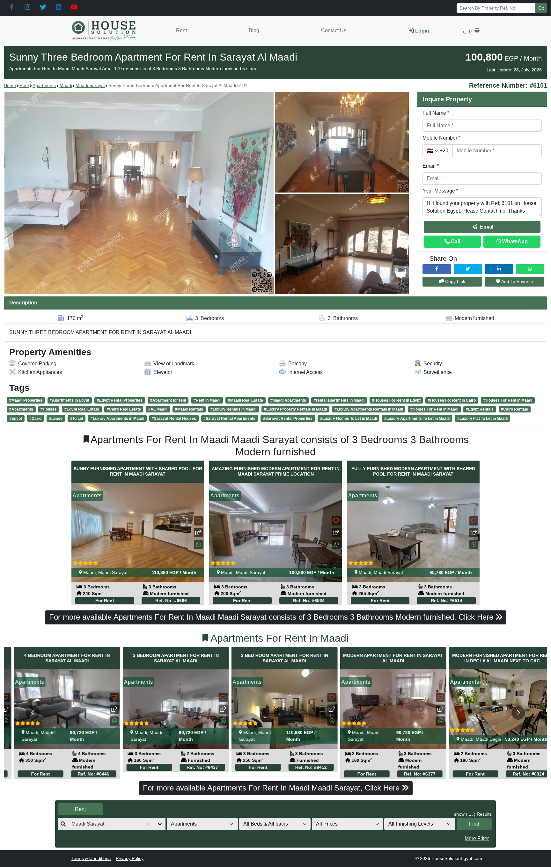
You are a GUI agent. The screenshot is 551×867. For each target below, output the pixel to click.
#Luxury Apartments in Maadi (117, 418)
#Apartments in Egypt (69, 400)
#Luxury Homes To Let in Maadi (348, 418)
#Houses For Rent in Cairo (452, 400)
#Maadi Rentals (189, 409)
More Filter (477, 838)
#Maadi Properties (25, 400)
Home (10, 85)
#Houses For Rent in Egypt (396, 400)
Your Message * (440, 190)
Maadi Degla (479, 739)
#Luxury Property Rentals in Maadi (295, 409)
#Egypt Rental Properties (120, 400)
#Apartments (21, 409)
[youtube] (74, 7)
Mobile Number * (441, 138)
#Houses (48, 409)
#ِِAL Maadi (157, 409)
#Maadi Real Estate (245, 400)
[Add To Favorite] (198, 520)
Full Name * (435, 113)
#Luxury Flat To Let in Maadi (482, 418)
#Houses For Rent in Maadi (507, 400)
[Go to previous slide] (33, 713)
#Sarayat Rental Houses (174, 418)
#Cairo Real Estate (124, 409)
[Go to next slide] (518, 713)
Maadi (66, 85)
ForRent (104, 600)
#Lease (55, 418)
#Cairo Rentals (514, 409)
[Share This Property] (198, 532)
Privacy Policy (129, 858)
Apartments (44, 85)
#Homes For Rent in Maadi (434, 409)
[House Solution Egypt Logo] (104, 31)
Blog (254, 30)
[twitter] (42, 7)
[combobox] (72, 824)
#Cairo (35, 418)
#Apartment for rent (168, 400)
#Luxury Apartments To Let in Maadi (417, 418)
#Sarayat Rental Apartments (229, 418)
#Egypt (15, 418)
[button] (471, 30)
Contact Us (333, 30)
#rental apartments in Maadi (339, 400)
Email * (430, 166)
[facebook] (11, 7)
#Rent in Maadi (207, 400)
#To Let (76, 418)
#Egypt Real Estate (81, 409)
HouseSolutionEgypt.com (456, 858)
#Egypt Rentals (480, 409)
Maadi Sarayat (90, 85)
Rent (181, 30)
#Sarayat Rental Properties (287, 418)
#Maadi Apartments (288, 400)
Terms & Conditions (91, 858)
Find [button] (474, 824)
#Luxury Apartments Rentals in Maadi (368, 409)
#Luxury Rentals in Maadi (233, 409)
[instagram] (27, 7)
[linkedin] (58, 7)
